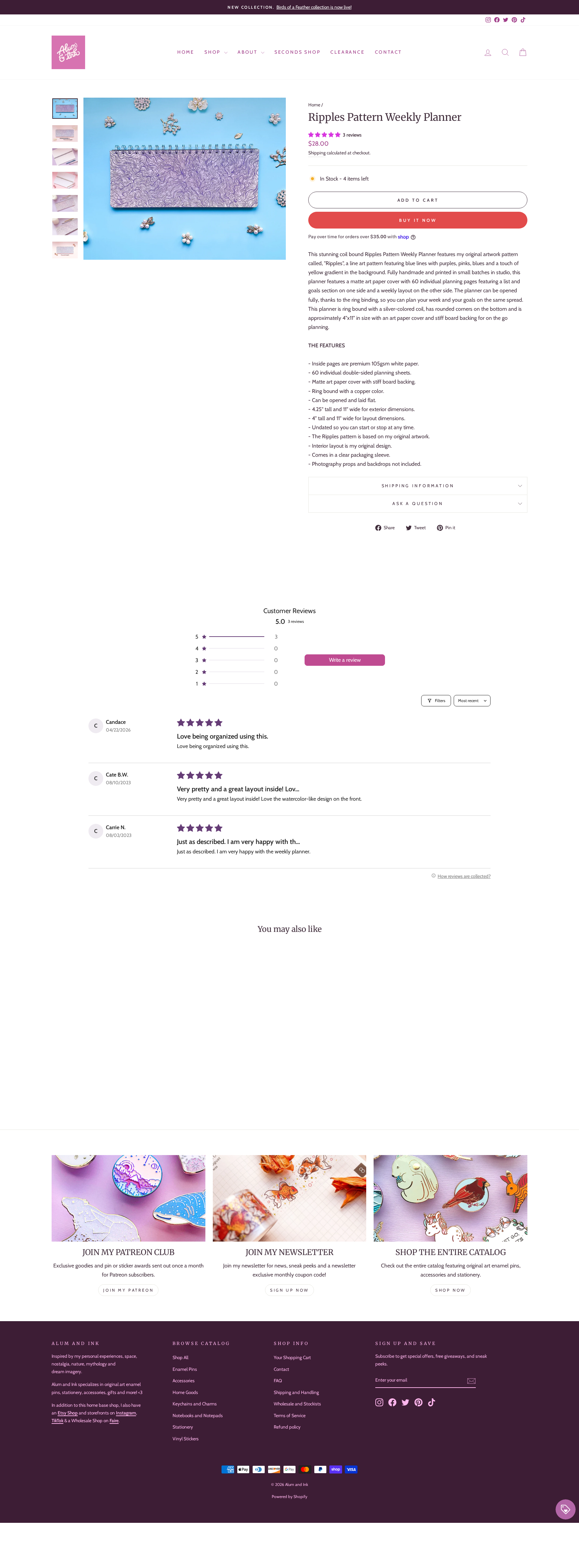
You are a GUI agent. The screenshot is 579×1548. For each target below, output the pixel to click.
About (248, 52)
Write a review (345, 660)
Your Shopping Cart (292, 1357)
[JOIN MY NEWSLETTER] (290, 1198)
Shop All (180, 1357)
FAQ (278, 1380)
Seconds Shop (297, 52)
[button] (325, 135)
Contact (388, 52)
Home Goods (185, 1392)
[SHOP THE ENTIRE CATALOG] (450, 1198)
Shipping (317, 152)
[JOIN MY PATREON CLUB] (128, 1198)
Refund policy (287, 1427)
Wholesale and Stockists (297, 1403)
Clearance (347, 52)
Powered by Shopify (289, 1496)
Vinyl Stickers (186, 1438)
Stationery (183, 1427)
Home (185, 52)
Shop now (450, 1290)
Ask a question (417, 503)
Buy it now (418, 220)
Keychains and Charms (195, 1403)
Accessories (184, 1380)
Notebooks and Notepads (198, 1415)
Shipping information (418, 485)
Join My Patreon (128, 1290)
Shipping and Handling (296, 1392)
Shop (213, 52)
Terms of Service (290, 1415)
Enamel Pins (185, 1369)
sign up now (289, 1290)
